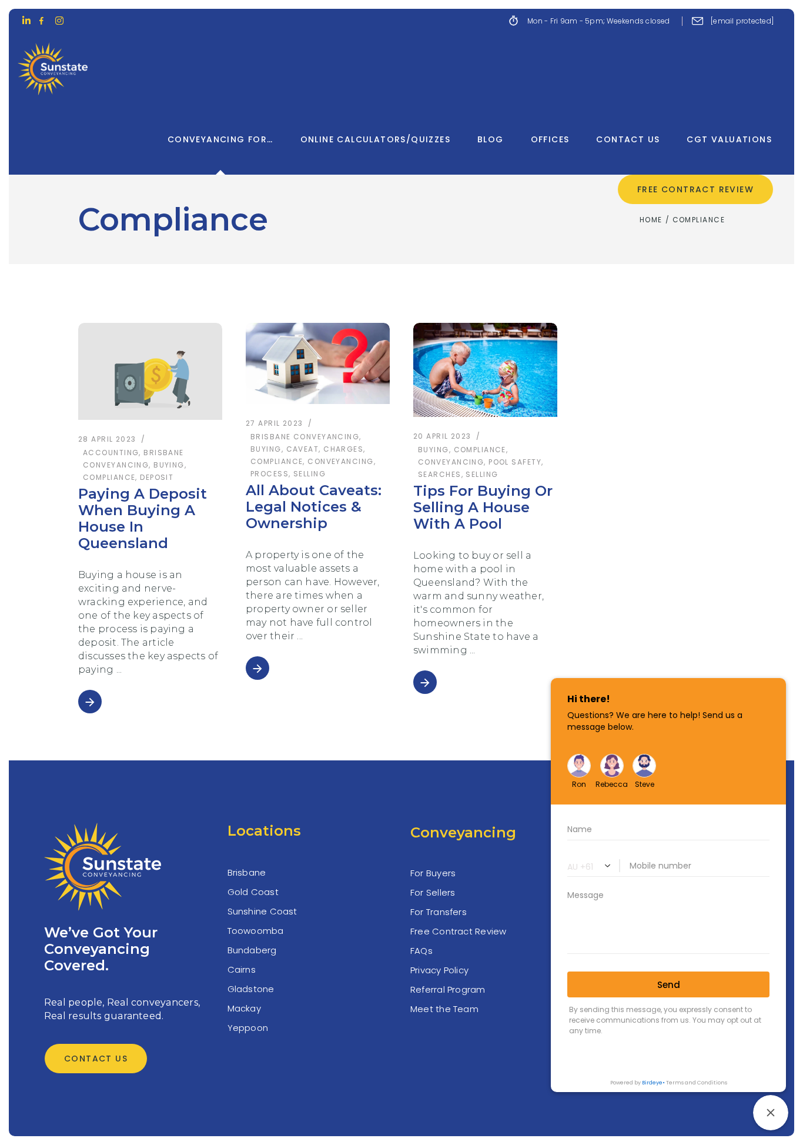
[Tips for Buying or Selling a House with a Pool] (485, 370)
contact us (96, 1058)
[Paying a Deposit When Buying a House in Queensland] (150, 371)
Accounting (111, 453)
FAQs (421, 950)
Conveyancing (340, 461)
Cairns (241, 969)
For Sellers (432, 892)
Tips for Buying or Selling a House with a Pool (483, 507)
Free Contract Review (458, 931)
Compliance (109, 477)
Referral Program (448, 989)
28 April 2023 (107, 439)
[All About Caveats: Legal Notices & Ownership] (318, 363)
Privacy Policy (439, 970)
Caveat (302, 449)
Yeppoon (248, 1028)
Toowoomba (255, 930)
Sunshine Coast (262, 911)
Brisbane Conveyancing (304, 437)
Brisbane (246, 872)
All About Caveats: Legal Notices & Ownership (314, 507)
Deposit (156, 477)
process (269, 474)
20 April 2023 (442, 436)
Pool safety (515, 462)
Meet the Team (444, 1009)
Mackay (244, 1008)
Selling (309, 474)
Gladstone (251, 989)
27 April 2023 (274, 423)
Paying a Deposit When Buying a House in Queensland (142, 518)
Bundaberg (252, 950)
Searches (439, 474)
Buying (169, 465)
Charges (343, 449)
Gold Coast (253, 892)
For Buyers (433, 873)
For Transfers (438, 912)
